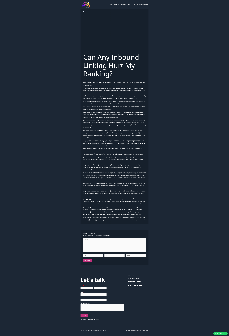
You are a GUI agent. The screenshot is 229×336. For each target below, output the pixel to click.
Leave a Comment (86, 79)
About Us (129, 4)
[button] (220, 333)
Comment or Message (86, 303)
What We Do (116, 4)
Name (82, 285)
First (81, 289)
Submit (84, 315)
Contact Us (135, 4)
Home (111, 4)
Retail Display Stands (143, 4)
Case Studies (123, 4)
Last (95, 289)
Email (82, 292)
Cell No (82, 297)
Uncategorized (94, 79)
